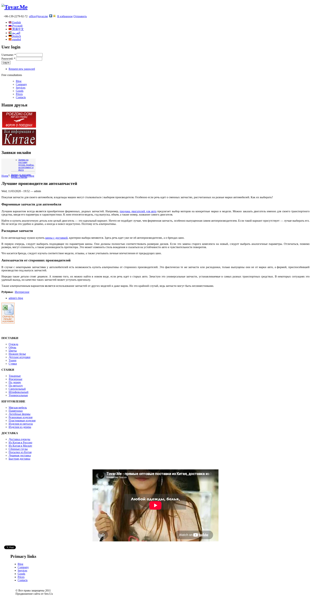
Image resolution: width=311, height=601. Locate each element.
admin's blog (27, 175)
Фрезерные (15, 379)
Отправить (80, 16)
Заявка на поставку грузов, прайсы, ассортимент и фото (26, 165)
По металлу (16, 385)
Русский (17, 25)
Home (4, 175)
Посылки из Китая (20, 452)
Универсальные (18, 395)
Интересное (22, 291)
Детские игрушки (19, 357)
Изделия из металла (21, 423)
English (16, 22)
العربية (16, 32)
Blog (18, 81)
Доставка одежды (19, 439)
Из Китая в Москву (20, 445)
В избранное (65, 16)
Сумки (13, 363)
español (16, 39)
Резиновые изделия (20, 417)
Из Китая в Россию (20, 442)
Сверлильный (17, 388)
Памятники (16, 410)
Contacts (21, 97)
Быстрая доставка (19, 458)
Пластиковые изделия (22, 420)
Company (21, 84)
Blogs (14, 175)
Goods (19, 90)
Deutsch (16, 36)
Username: (8, 54)
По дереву (15, 382)
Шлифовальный (18, 392)
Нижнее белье (17, 353)
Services (20, 87)
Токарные (15, 375)
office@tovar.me (38, 16)
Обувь (12, 347)
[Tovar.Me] (14, 7)
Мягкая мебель (18, 407)
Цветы (13, 350)
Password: (8, 58)
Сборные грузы (18, 448)
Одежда (13, 344)
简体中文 (18, 29)
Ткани (12, 360)
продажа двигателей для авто (138, 211)
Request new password (22, 68)
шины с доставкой (56, 237)
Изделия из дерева (20, 427)
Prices (19, 94)
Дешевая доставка (20, 455)
